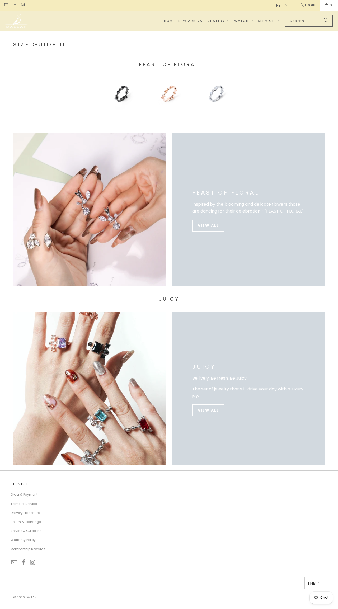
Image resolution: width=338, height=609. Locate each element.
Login (310, 5)
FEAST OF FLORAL (225, 192)
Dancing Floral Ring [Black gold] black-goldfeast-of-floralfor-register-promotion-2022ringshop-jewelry (122, 94)
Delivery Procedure (25, 513)
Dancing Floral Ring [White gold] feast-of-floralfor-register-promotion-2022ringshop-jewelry (216, 94)
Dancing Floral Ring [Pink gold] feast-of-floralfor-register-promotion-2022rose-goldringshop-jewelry (169, 94)
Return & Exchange (26, 522)
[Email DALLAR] (6, 5)
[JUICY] (89, 388)
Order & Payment (24, 494)
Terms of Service (24, 504)
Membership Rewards (28, 549)
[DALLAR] (16, 21)
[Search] (326, 21)
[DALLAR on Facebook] (14, 5)
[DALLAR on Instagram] (23, 5)
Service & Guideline (26, 530)
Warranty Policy (23, 539)
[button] (219, 21)
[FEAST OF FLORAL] (89, 209)
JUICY (203, 366)
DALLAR (31, 597)
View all (208, 225)
